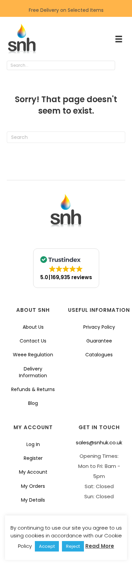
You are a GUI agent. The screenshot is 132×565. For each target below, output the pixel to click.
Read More (99, 545)
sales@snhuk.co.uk (99, 442)
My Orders (33, 486)
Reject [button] (73, 546)
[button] (121, 65)
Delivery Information (33, 372)
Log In (33, 444)
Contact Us (33, 340)
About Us (33, 327)
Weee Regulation (33, 354)
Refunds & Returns (33, 389)
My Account (33, 472)
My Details (33, 500)
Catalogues (99, 354)
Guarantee (99, 340)
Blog (33, 403)
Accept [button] (47, 546)
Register (33, 458)
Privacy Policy (99, 327)
